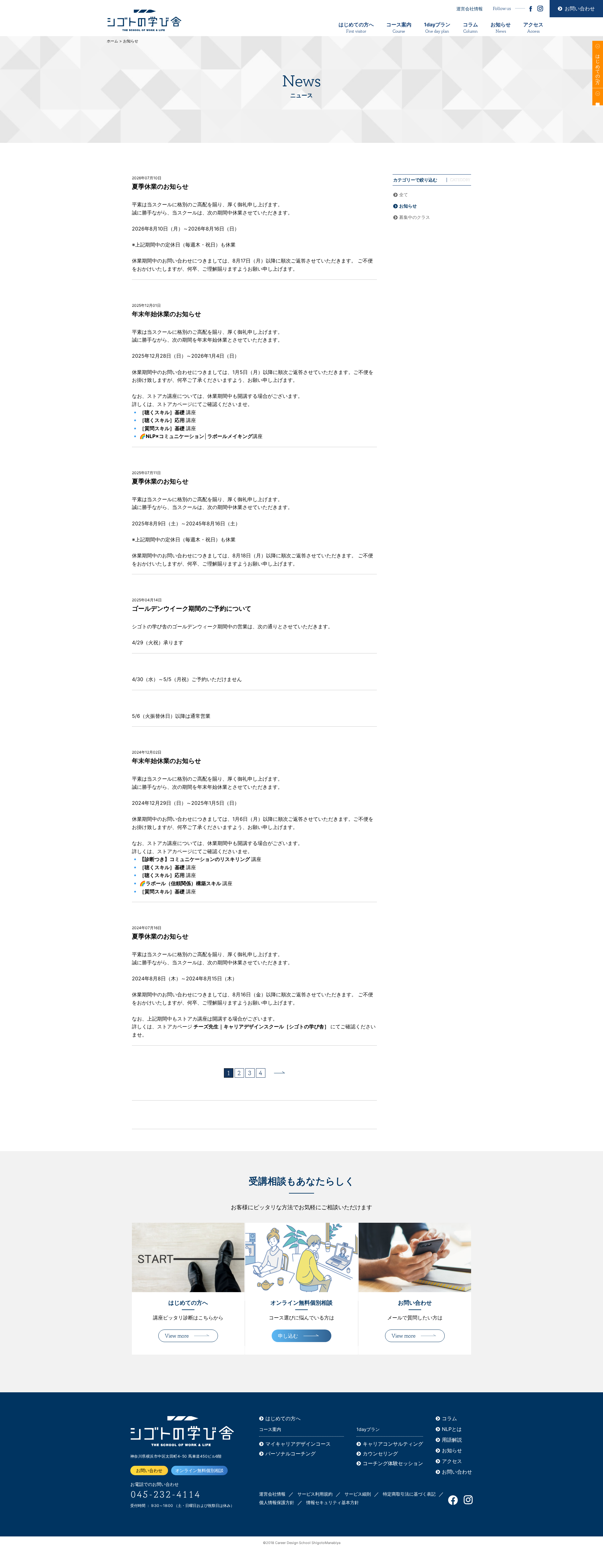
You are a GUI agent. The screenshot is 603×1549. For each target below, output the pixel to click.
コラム (470, 28)
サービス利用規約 (315, 1494)
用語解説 (452, 1440)
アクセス (533, 28)
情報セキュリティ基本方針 (332, 1502)
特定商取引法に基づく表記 (409, 1494)
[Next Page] (279, 1072)
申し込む (288, 1336)
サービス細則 (358, 1494)
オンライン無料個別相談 (199, 1470)
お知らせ (501, 28)
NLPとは (452, 1429)
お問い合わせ (580, 8)
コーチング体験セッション (393, 1463)
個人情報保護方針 (276, 1502)
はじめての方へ (356, 28)
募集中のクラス (414, 217)
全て (403, 194)
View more (177, 1336)
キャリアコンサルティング (393, 1444)
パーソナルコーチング (290, 1453)
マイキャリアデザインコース (298, 1444)
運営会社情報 (469, 8)
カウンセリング (380, 1453)
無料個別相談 (597, 97)
